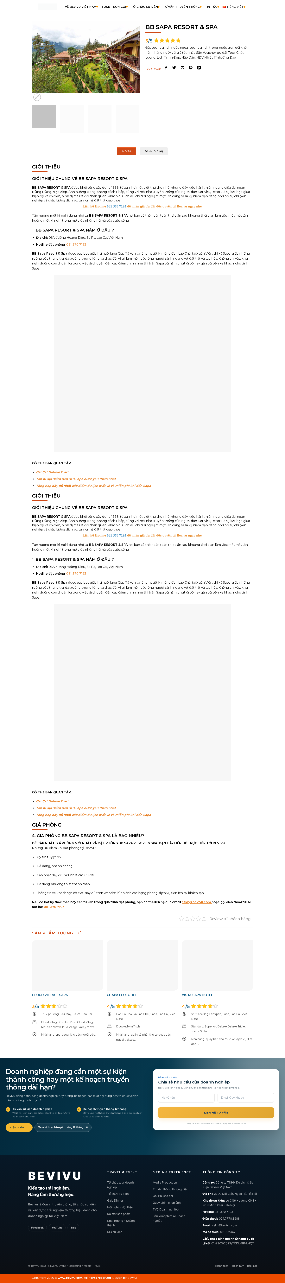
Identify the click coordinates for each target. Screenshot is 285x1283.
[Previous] (38, 57)
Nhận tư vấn (19, 1118)
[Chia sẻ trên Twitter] (174, 68)
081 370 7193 (224, 1203)
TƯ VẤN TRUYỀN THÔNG (181, 7)
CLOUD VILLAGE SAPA (50, 986)
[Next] (132, 57)
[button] (37, 88)
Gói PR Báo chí (163, 1187)
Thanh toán (222, 1256)
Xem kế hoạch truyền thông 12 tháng (63, 1118)
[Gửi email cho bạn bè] (182, 68)
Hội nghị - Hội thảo (120, 1198)
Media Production (165, 1173)
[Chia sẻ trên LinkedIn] (199, 68)
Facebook (37, 1218)
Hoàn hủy (238, 1256)
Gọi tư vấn (153, 69)
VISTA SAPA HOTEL (197, 986)
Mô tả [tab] (126, 142)
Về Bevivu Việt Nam (80, 7)
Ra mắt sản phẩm (118, 1205)
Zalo (73, 1218)
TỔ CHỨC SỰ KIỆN (144, 7)
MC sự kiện (115, 1223)
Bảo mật (252, 1256)
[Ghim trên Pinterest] (190, 68)
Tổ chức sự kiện (118, 1185)
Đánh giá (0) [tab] (154, 142)
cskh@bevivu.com (224, 1216)
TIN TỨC (211, 7)
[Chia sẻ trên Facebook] (166, 68)
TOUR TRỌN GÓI (113, 7)
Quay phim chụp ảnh (167, 1194)
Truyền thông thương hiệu (170, 1180)
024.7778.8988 (229, 1209)
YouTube (57, 1218)
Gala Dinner (115, 1191)
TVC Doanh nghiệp (166, 1200)
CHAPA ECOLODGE (122, 986)
